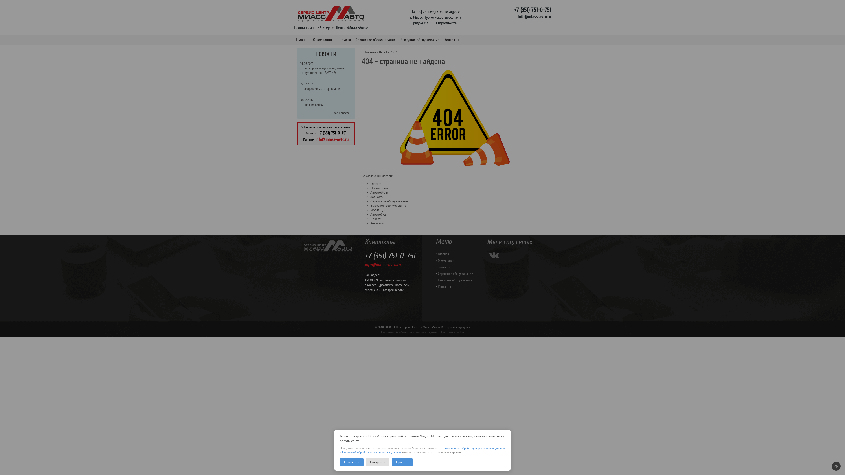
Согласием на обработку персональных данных (473, 448)
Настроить (377, 462)
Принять (402, 462)
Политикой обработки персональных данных (371, 452)
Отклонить (351, 462)
